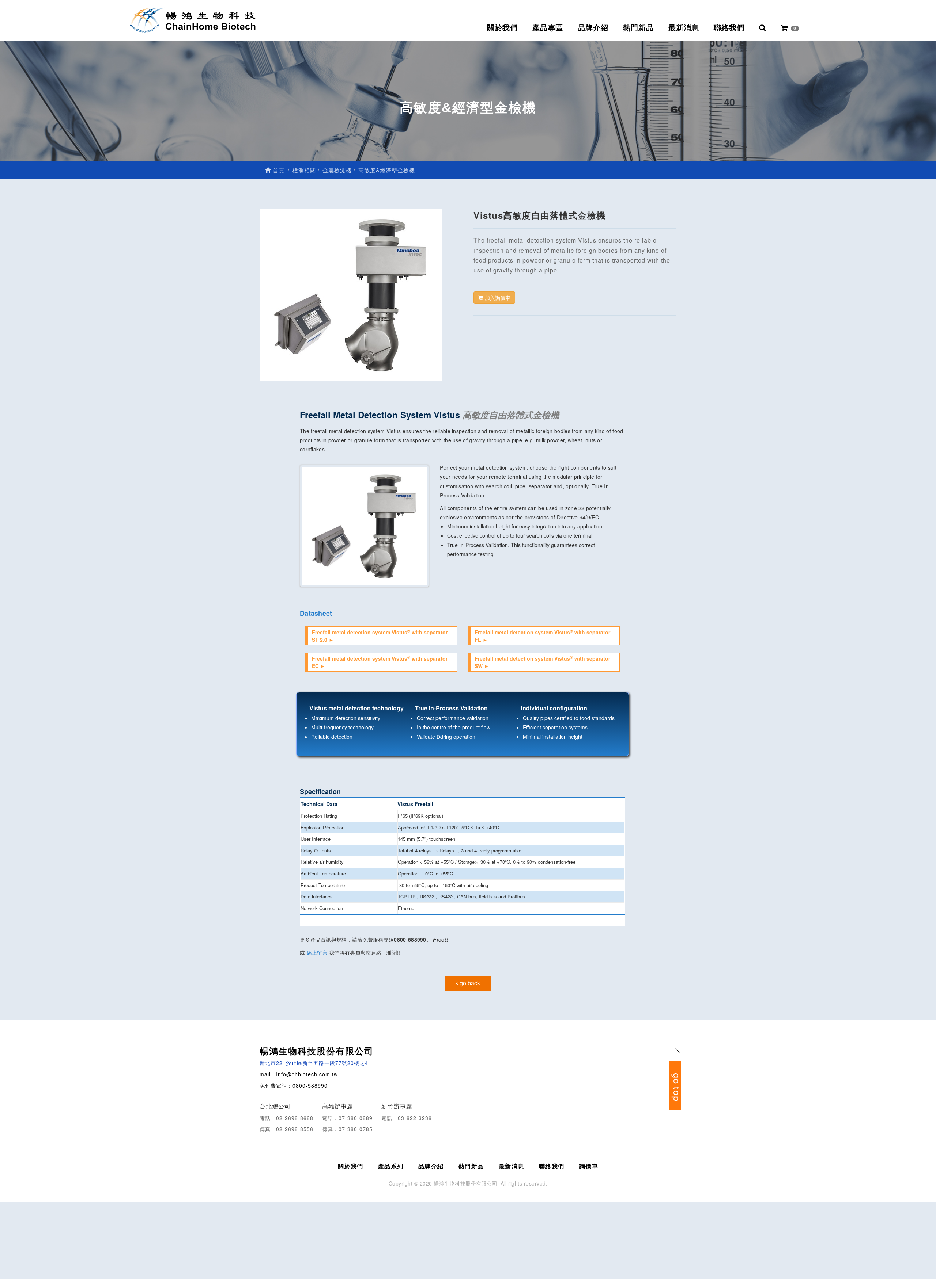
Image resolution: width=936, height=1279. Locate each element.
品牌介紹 (593, 28)
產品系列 (391, 1166)
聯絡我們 (729, 28)
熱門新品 (638, 28)
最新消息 (683, 28)
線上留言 (317, 952)
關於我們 (502, 28)
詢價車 (589, 1166)
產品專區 (547, 28)
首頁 (277, 170)
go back (469, 983)
